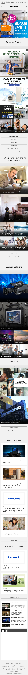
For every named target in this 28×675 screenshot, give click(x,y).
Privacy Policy (12, 665)
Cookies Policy (19, 665)
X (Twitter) (12, 663)
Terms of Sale (21, 666)
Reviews (13, 669)
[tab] (3, 630)
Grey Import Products (6, 668)
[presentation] (3, 630)
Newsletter (8, 669)
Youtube (16, 663)
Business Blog (22, 668)
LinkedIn (20, 663)
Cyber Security (19, 669)
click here (3, 3)
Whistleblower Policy (6, 666)
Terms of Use (14, 666)
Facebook (7, 663)
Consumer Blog (15, 668)
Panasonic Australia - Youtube (10, 602)
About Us (6, 665)
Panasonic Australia (4, 9)
